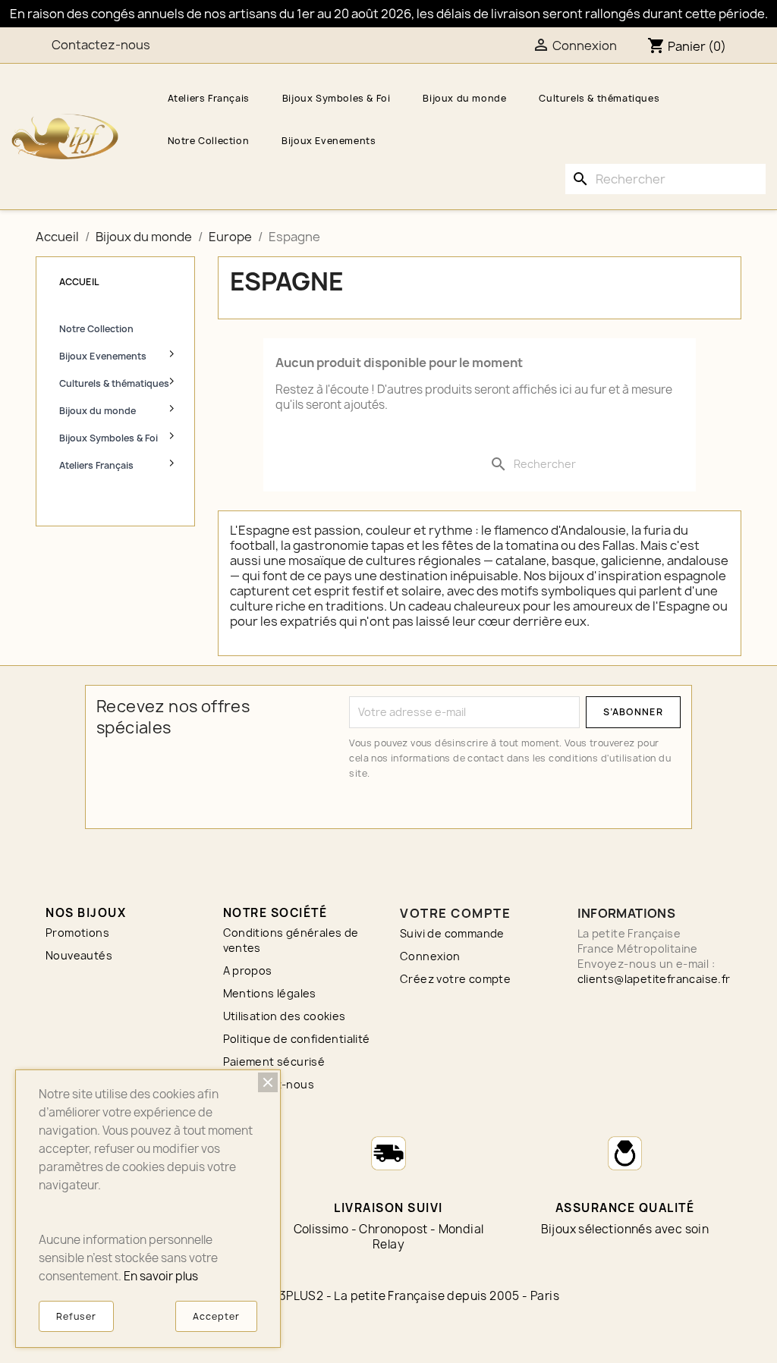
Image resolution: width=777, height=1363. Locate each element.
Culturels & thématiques (599, 98)
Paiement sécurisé (274, 1061)
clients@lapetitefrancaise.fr (654, 979)
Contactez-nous (101, 44)
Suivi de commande (452, 933)
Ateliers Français (209, 98)
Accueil (79, 281)
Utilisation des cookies (284, 1016)
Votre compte (455, 913)
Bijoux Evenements (329, 140)
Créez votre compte (455, 979)
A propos (247, 970)
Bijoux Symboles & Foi (336, 98)
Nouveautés (79, 955)
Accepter (216, 1316)
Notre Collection (209, 140)
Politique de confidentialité (296, 1039)
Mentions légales (269, 993)
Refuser (76, 1316)
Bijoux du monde (464, 98)
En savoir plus (161, 1276)
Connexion (430, 956)
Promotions (77, 932)
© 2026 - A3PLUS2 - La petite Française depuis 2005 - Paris (388, 1296)
